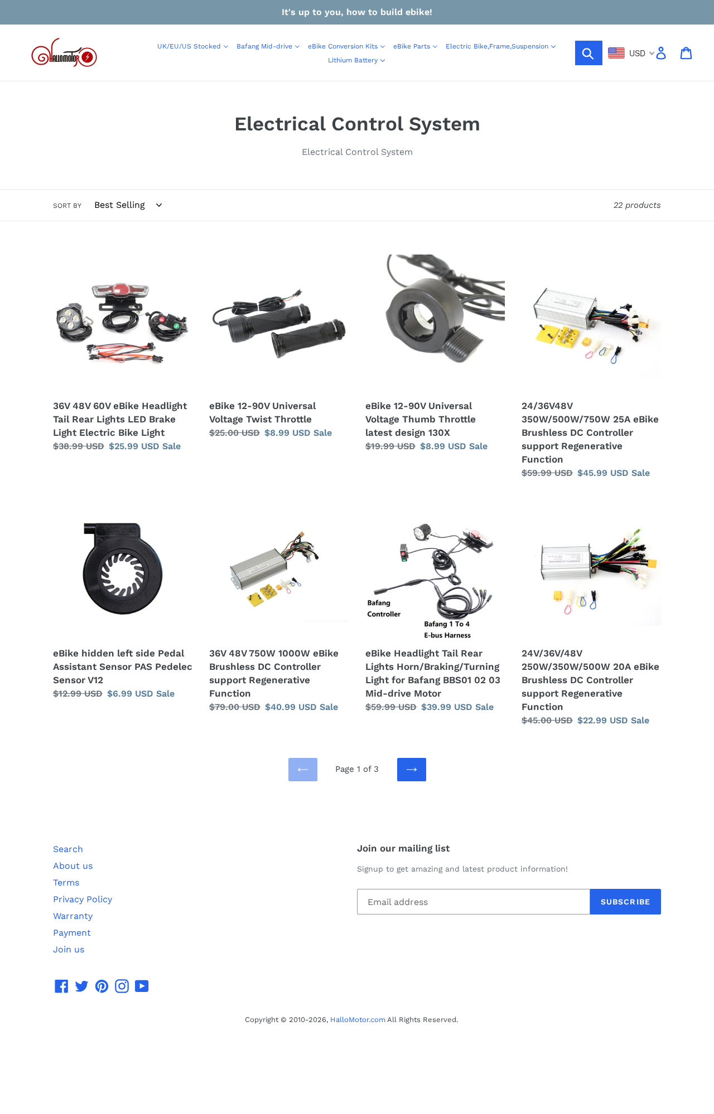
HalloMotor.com (357, 1019)
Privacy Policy (82, 899)
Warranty (73, 916)
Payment (72, 932)
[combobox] (631, 53)
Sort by (67, 206)
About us (73, 865)
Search (68, 849)
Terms (66, 882)
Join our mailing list (403, 848)
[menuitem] (193, 46)
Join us (68, 949)
